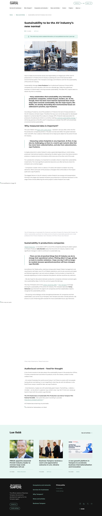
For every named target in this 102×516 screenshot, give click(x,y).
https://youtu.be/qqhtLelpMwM (33, 400)
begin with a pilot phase (44, 129)
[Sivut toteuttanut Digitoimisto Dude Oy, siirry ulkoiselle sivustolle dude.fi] (81, 509)
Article (36, 31)
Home (11, 15)
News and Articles (55, 8)
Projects (71, 8)
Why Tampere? (28, 8)
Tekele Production (29, 247)
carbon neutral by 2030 (50, 285)
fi (81, 3)
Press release (21, 471)
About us (78, 8)
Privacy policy (59, 488)
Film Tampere (62, 285)
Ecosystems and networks (41, 8)
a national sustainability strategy (66, 118)
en (83, 3)
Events (64, 8)
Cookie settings (15, 508)
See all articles (85, 433)
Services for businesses (15, 8)
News (78, 471)
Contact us (77, 3)
